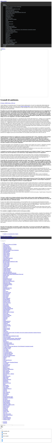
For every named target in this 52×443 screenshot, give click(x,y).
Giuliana (7, 22)
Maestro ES (8, 34)
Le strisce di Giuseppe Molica (12, 31)
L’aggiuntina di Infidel (10, 26)
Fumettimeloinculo (9, 21)
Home (4, 4)
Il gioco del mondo (9, 23)
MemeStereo (8, 35)
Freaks (7, 20)
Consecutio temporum (10, 10)
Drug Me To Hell (9, 18)
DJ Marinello (8, 16)
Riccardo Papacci (9, 41)
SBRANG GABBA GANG (11, 42)
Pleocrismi (8, 38)
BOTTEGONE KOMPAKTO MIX (13, 8)
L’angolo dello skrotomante (11, 27)
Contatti (4, 45)
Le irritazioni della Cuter (10, 30)
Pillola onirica (8, 37)
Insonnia (7, 25)
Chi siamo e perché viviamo (8, 44)
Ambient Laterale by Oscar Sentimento (13, 6)
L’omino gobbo (9, 28)
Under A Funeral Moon (10, 43)
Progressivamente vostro (10, 39)
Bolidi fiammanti (9, 7)
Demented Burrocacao (10, 13)
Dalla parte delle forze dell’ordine (12, 11)
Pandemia (8, 36)
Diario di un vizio (9, 14)
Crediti (4, 46)
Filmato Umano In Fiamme (11, 19)
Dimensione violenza (10, 15)
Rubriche (5, 5)
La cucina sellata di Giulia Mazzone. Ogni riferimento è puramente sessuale (21, 29)
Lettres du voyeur (9, 33)
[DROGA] (3, 48)
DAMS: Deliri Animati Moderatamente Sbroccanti (16, 12)
